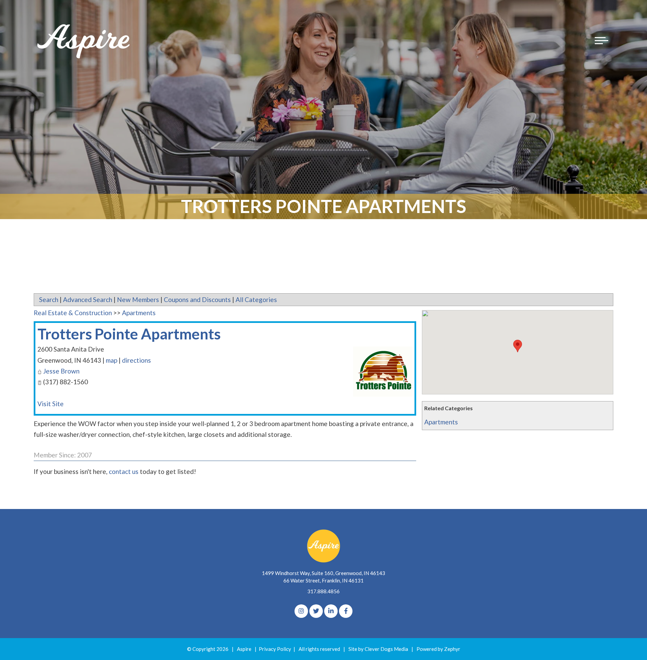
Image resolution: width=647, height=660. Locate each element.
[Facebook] (345, 611)
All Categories (256, 299)
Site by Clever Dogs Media (378, 649)
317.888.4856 (323, 591)
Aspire (244, 649)
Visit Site (50, 404)
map (111, 360)
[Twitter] (316, 611)
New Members (138, 299)
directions (136, 360)
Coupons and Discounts (197, 299)
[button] (517, 346)
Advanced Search (87, 299)
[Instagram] (301, 611)
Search (48, 299)
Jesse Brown (61, 371)
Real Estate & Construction (73, 313)
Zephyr (452, 649)
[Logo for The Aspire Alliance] (84, 40)
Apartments (441, 422)
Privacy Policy (275, 649)
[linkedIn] (331, 611)
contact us (123, 471)
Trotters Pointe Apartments (129, 333)
